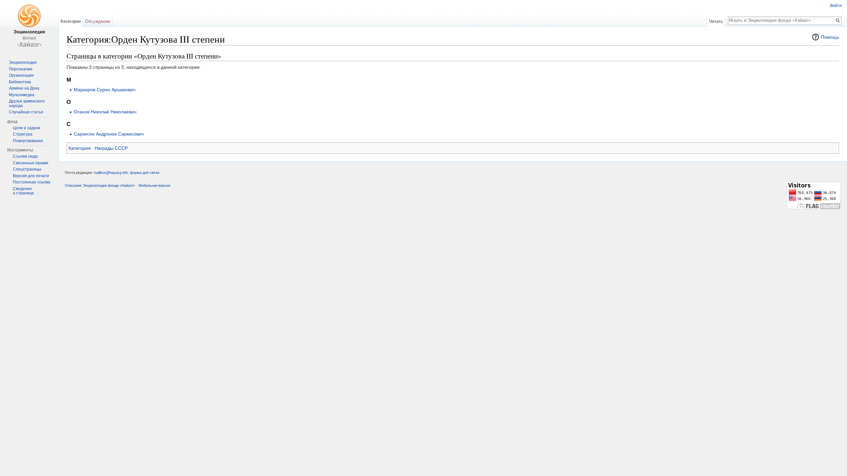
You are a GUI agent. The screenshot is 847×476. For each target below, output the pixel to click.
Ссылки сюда (25, 156)
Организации (21, 75)
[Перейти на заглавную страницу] (29, 26)
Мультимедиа (21, 95)
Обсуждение (97, 21)
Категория (79, 148)
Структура (22, 134)
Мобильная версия (154, 185)
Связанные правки (30, 163)
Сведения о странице (23, 191)
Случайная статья (26, 112)
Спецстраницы (27, 169)
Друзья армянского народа (27, 103)
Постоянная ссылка (31, 182)
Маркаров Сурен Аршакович (104, 89)
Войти (836, 5)
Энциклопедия (23, 62)
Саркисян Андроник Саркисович (109, 134)
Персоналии (20, 69)
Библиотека (20, 82)
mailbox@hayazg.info (111, 173)
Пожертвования (28, 141)
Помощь (830, 37)
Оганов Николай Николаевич (105, 111)
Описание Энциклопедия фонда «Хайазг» (100, 185)
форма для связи (144, 173)
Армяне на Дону (24, 88)
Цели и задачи (26, 128)
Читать (716, 21)
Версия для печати (31, 176)
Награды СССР (111, 148)
